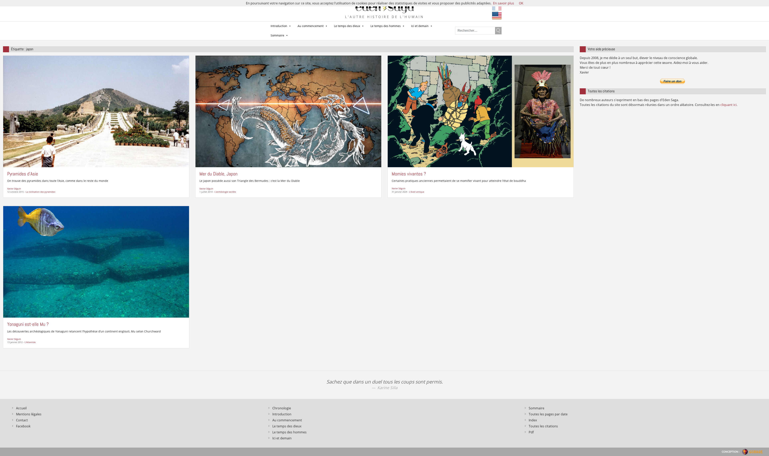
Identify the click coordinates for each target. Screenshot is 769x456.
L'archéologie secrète (225, 191)
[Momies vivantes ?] (481, 111)
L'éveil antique (416, 191)
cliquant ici (728, 105)
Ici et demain (420, 26)
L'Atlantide (30, 342)
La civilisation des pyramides (40, 191)
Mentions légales (28, 414)
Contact (22, 420)
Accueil (21, 408)
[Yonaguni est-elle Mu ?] (96, 261)
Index (533, 420)
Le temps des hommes (385, 26)
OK (521, 3)
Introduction (279, 26)
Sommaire (277, 35)
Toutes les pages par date (548, 414)
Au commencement (311, 26)
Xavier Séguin (14, 188)
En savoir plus (503, 3)
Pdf (531, 432)
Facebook (23, 426)
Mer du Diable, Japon (218, 174)
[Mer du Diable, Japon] (288, 111)
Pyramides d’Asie (22, 174)
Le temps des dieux (347, 26)
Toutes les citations (543, 426)
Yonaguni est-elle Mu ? (28, 324)
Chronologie (281, 408)
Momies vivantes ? (409, 174)
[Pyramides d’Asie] (96, 111)
